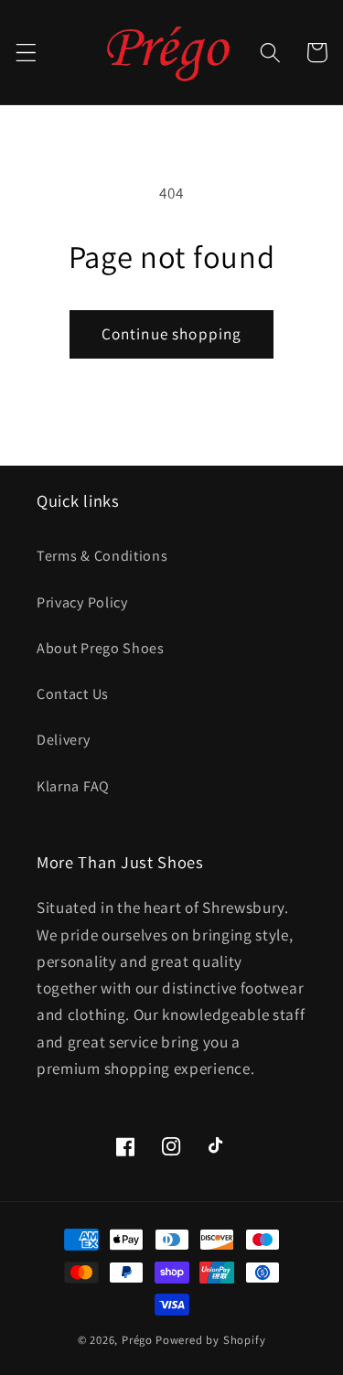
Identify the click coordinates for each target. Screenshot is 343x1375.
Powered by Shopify (210, 1340)
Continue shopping (172, 333)
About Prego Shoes (101, 648)
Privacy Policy (82, 602)
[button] (26, 52)
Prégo (137, 1340)
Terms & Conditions (102, 555)
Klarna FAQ (73, 786)
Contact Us (73, 694)
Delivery (64, 739)
